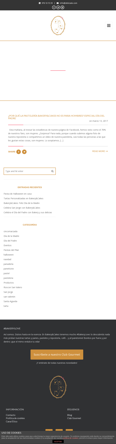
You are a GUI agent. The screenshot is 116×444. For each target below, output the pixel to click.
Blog (69, 415)
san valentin (9, 296)
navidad (7, 259)
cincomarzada (10, 231)
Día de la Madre (11, 236)
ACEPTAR (58, 441)
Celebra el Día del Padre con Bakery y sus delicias (28, 212)
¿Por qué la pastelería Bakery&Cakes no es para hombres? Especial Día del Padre (56, 117)
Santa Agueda (10, 301)
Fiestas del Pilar (11, 250)
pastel (7, 273)
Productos (9, 282)
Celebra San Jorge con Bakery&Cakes (22, 207)
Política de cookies (15, 418)
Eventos (7, 245)
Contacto (10, 415)
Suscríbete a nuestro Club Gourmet (57, 354)
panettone (9, 268)
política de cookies (70, 438)
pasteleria (8, 278)
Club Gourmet (74, 418)
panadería (8, 264)
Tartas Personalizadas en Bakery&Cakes (23, 198)
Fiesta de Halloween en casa (18, 193)
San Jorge (8, 292)
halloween (9, 254)
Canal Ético (11, 421)
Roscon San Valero (13, 287)
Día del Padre (10, 240)
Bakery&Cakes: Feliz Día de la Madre (22, 203)
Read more (98, 151)
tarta (6, 306)
